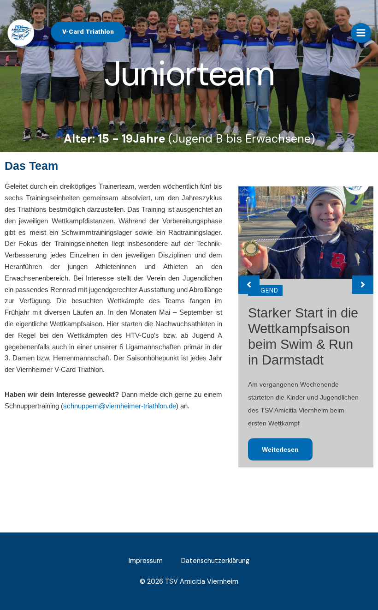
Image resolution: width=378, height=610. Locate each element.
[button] (88, 32)
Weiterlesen (280, 449)
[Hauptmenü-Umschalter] (361, 33)
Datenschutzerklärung (215, 560)
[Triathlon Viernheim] (21, 33)
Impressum (146, 560)
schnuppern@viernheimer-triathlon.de (119, 406)
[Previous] (249, 284)
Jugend (265, 290)
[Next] (362, 284)
